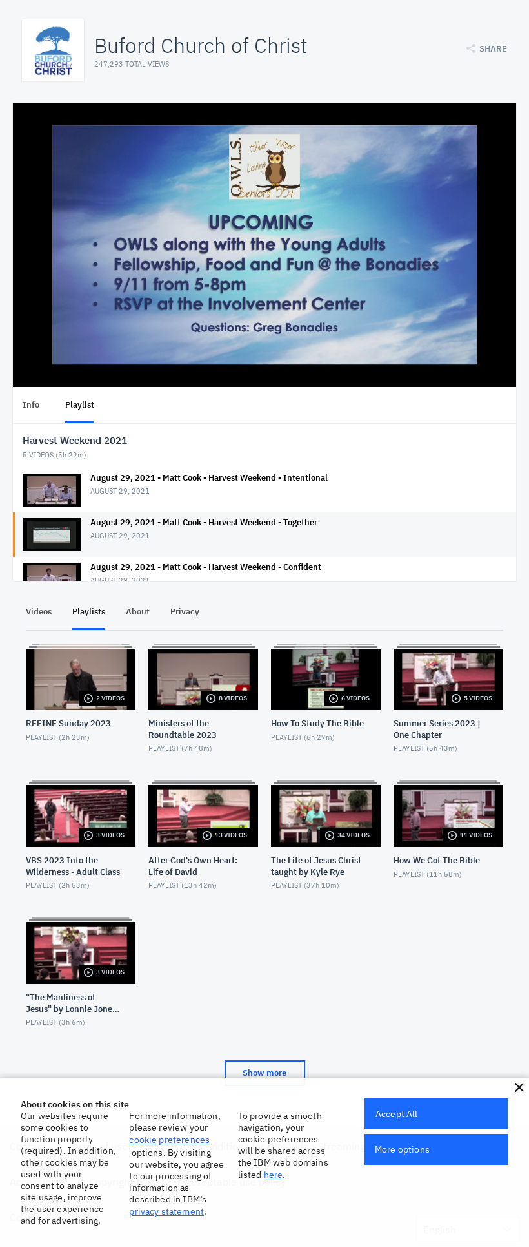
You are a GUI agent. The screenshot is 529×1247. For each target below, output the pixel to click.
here (273, 1174)
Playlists (88, 611)
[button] (519, 1087)
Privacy (184, 611)
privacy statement (166, 1211)
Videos (39, 611)
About (138, 611)
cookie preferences (169, 1140)
